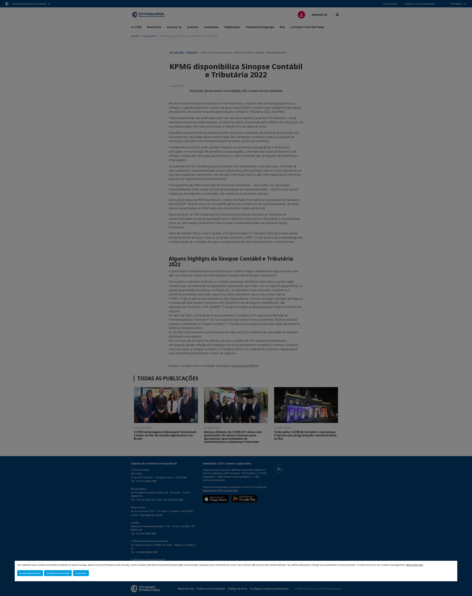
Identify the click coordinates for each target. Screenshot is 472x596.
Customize (81, 573)
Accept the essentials (58, 573)
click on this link (414, 564)
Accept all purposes (30, 573)
